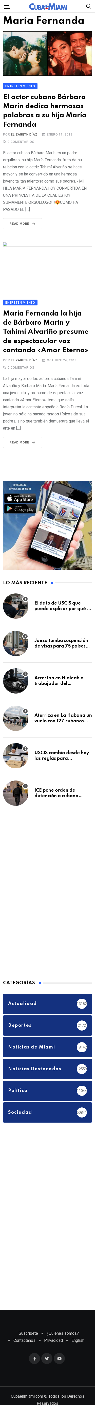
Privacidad (53, 1359)
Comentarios (21, 142)
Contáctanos (24, 1359)
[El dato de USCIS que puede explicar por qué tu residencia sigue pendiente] (15, 625)
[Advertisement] (41, 911)
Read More (19, 224)
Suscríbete (28, 1352)
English (77, 1359)
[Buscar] (88, 6)
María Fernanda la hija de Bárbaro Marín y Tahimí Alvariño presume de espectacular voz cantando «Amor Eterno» (44, 341)
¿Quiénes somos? (63, 1352)
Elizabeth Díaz (24, 135)
